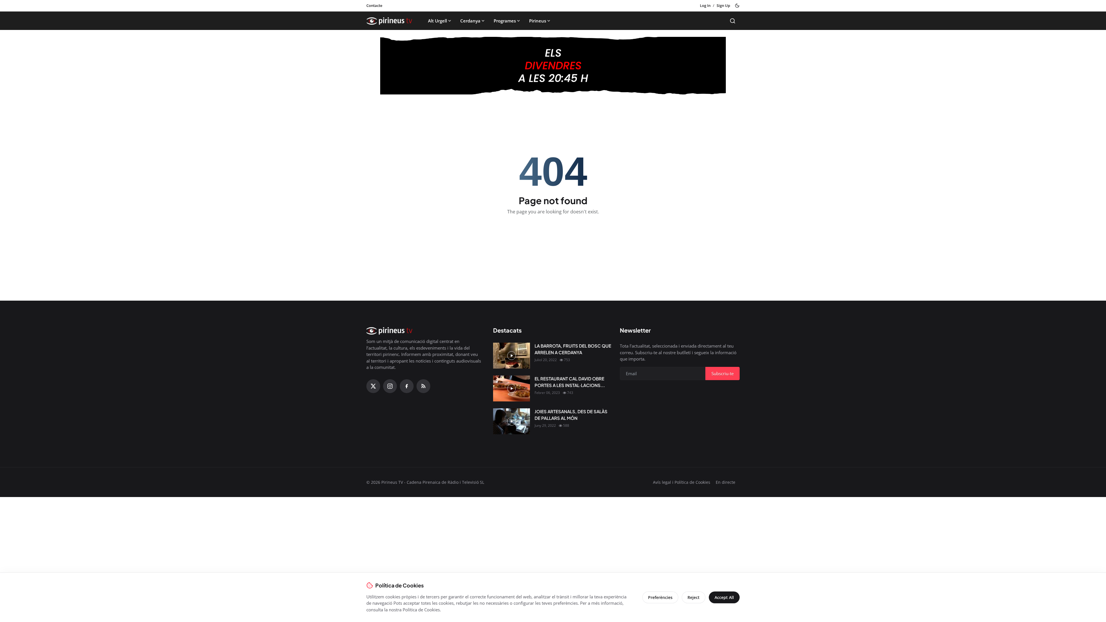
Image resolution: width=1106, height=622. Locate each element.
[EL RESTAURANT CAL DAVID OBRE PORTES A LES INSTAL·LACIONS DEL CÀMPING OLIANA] (511, 388)
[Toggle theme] (737, 5)
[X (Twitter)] (373, 386)
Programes (505, 21)
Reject (694, 597)
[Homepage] (389, 21)
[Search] (733, 21)
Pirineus (537, 21)
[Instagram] (390, 386)
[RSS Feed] (423, 386)
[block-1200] (553, 65)
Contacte (374, 5)
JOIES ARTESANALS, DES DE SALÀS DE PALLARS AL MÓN (571, 415)
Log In (705, 5)
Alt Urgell (437, 21)
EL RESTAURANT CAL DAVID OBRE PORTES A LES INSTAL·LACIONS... (570, 382)
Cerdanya (470, 21)
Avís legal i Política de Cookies (681, 482)
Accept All (724, 597)
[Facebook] (407, 386)
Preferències (660, 597)
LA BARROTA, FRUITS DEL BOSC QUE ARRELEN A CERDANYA (573, 349)
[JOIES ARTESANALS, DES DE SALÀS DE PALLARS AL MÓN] (511, 421)
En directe (725, 482)
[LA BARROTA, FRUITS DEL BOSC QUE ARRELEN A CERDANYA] (511, 356)
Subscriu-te (722, 373)
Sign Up (723, 5)
